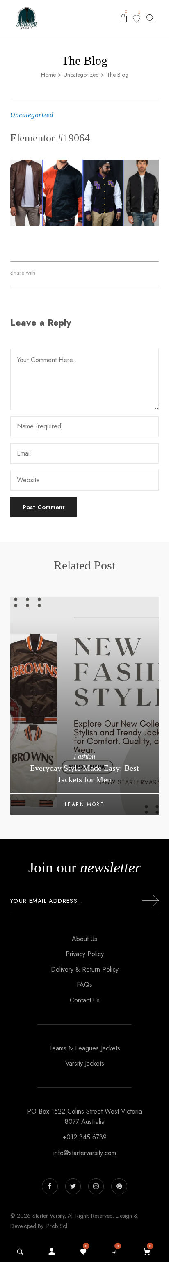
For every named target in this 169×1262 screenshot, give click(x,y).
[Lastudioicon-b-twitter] (73, 1186)
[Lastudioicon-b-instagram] (96, 1186)
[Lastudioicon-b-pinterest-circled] (119, 1186)
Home (48, 74)
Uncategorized (81, 74)
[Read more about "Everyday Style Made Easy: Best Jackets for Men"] (84, 706)
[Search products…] (150, 18)
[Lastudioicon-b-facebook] (49, 1186)
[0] (136, 19)
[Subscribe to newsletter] (150, 901)
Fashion (84, 756)
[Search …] (20, 1251)
